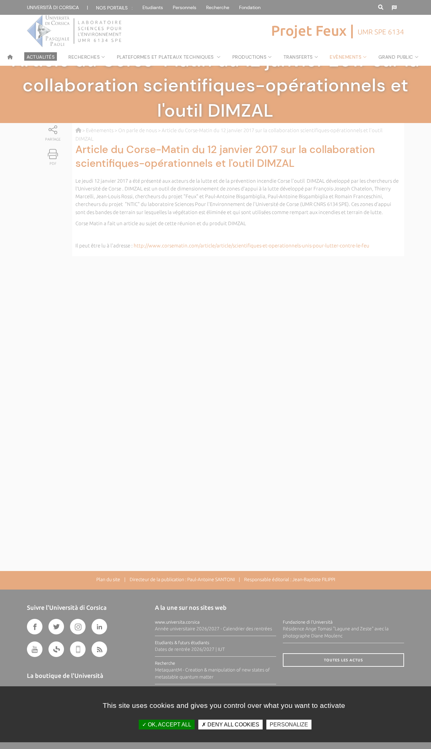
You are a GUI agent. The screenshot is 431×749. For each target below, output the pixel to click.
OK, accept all (168, 724)
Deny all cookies (232, 724)
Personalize (289, 724)
